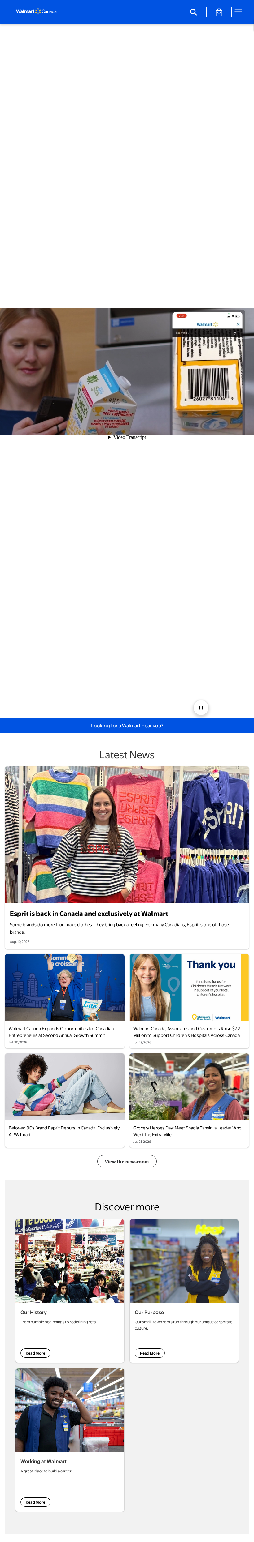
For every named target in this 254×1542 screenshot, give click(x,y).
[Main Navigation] (240, 12)
